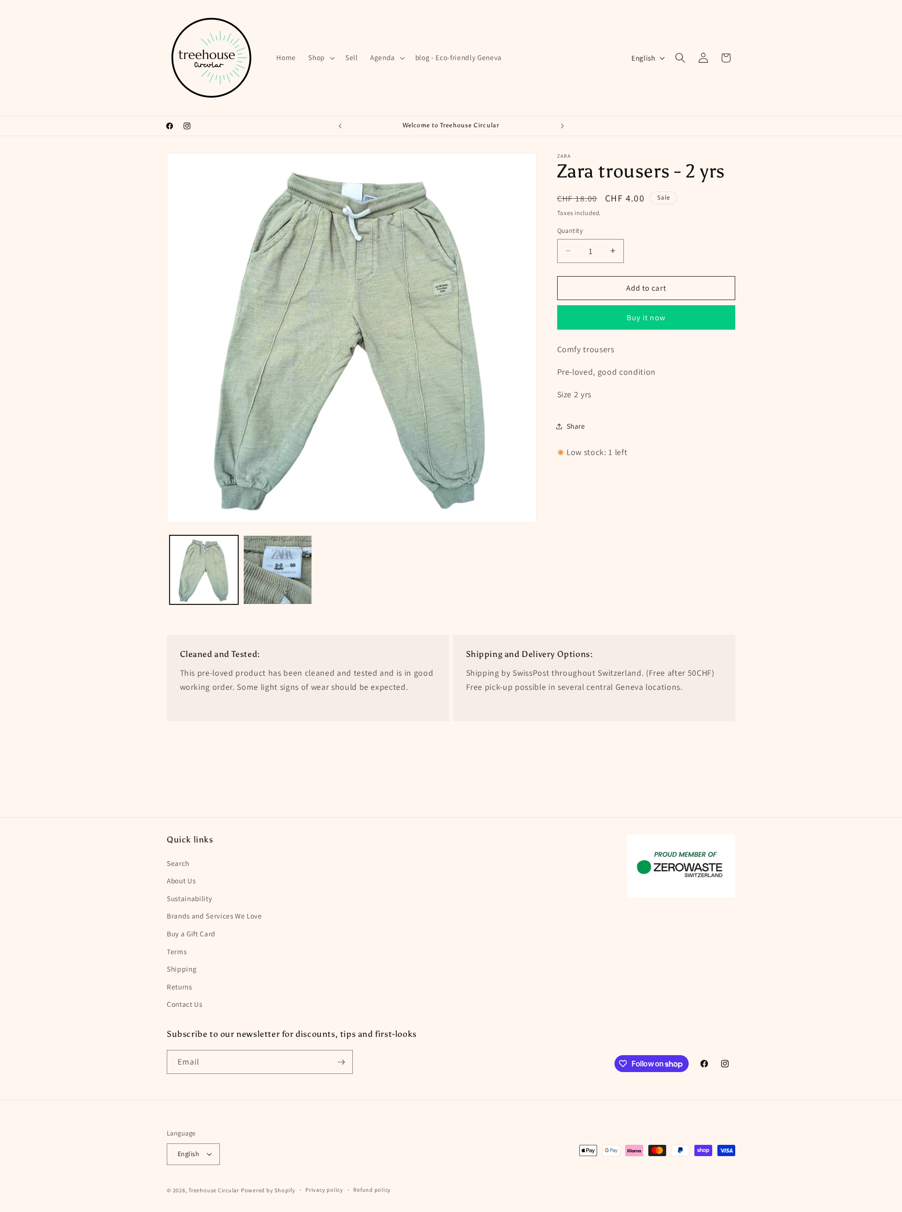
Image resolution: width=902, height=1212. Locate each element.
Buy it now (646, 317)
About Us (181, 880)
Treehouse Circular (213, 1190)
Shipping (181, 968)
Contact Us (184, 1004)
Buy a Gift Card (191, 933)
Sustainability (189, 898)
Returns (179, 986)
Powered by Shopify (268, 1190)
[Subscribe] (341, 1062)
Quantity (570, 230)
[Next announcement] (562, 126)
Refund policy (372, 1189)
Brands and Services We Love (214, 915)
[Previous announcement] (340, 126)
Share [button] (576, 426)
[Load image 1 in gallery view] (204, 569)
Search (178, 863)
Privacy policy (324, 1189)
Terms (177, 951)
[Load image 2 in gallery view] (277, 569)
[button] (320, 58)
